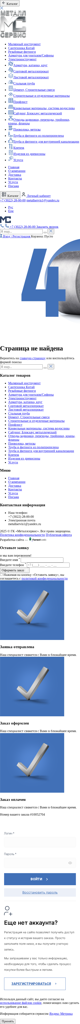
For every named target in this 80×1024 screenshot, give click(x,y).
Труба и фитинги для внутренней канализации (46, 141)
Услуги (18, 160)
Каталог (13, 196)
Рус (10, 207)
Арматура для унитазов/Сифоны (31, 55)
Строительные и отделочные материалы (41, 95)
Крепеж (18, 147)
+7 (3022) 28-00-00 (13, 200)
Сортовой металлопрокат (31, 71)
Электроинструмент (22, 59)
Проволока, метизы (27, 129)
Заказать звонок (47, 226)
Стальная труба (24, 83)
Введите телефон (13, 565)
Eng (11, 211)
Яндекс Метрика (61, 1013)
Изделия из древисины (29, 154)
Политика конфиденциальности (22, 535)
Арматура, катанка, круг (30, 65)
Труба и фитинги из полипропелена (38, 135)
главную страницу (33, 358)
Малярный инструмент (24, 44)
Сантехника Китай (21, 48)
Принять (8, 1021)
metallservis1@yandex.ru (42, 200)
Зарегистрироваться (31, 984)
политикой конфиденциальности (45, 578)
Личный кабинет (38, 196)
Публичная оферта (59, 535)
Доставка (14, 174)
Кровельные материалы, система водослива (44, 108)
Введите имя (10, 560)
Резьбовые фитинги (22, 51)
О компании (16, 171)
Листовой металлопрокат (31, 77)
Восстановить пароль (40, 892)
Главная (13, 167)
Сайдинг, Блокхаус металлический (38, 113)
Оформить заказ (13, 570)
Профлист (20, 102)
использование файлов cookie (20, 1003)
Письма (13, 186)
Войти (36, 879)
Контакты (15, 178)
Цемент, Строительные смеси (34, 90)
